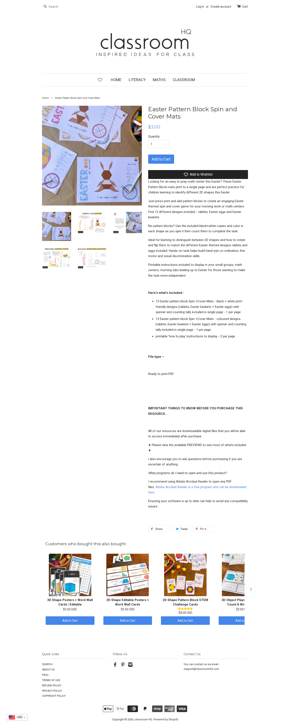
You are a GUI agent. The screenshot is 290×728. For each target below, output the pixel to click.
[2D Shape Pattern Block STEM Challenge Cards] (185, 575)
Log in (200, 6)
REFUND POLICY (51, 685)
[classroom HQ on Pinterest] (122, 665)
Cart (245, 6)
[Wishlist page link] (100, 79)
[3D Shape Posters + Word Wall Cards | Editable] (70, 575)
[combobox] (17, 717)
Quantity (154, 136)
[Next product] (251, 589)
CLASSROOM (184, 79)
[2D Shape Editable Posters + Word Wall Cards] (127, 575)
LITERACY (137, 79)
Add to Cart (70, 620)
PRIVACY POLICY (52, 690)
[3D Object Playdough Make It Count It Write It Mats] (243, 575)
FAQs (45, 674)
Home (45, 98)
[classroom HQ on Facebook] (115, 665)
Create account (221, 6)
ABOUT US (48, 669)
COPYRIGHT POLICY (54, 695)
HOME (116, 79)
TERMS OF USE (51, 680)
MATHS (159, 79)
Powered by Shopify (165, 719)
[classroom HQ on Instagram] (130, 665)
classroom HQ (143, 719)
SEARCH (47, 664)
